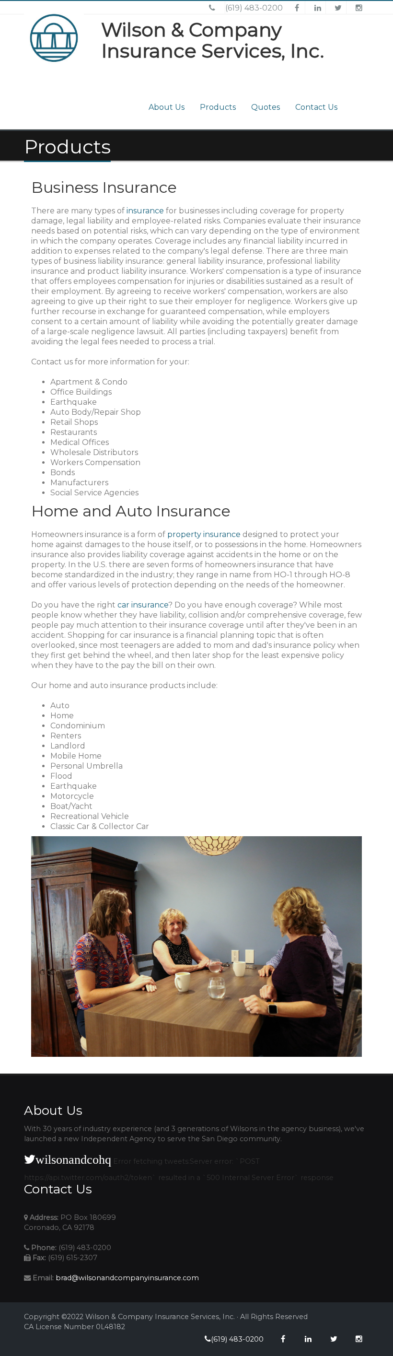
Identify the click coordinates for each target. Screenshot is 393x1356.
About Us (167, 107)
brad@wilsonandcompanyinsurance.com (127, 1278)
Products (218, 107)
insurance (145, 210)
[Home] (58, 50)
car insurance (142, 604)
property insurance (204, 534)
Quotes (265, 107)
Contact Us (316, 107)
